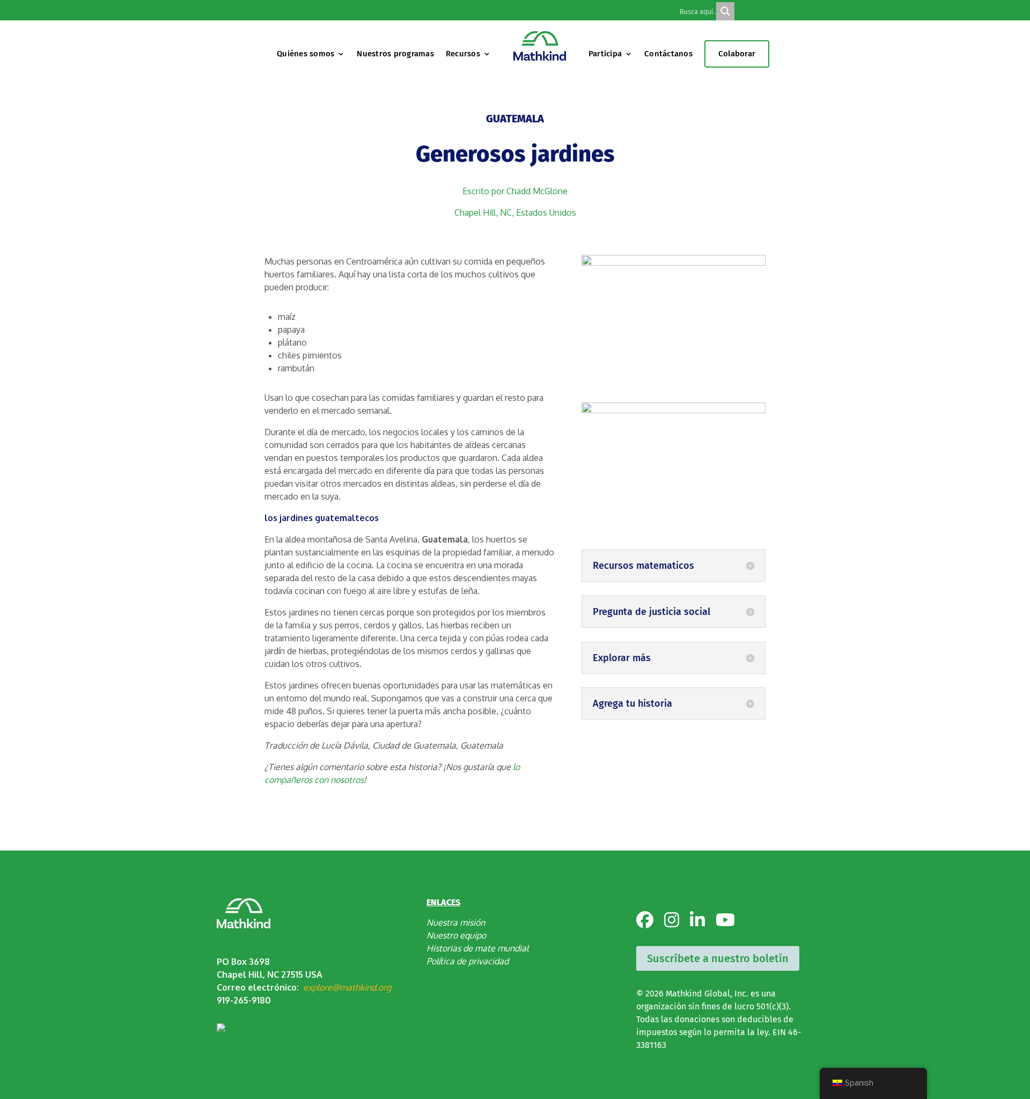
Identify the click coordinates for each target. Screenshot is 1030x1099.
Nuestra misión (455, 922)
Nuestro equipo (456, 935)
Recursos (463, 53)
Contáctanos (668, 53)
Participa (605, 53)
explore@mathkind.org (347, 987)
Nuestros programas (395, 53)
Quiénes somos (305, 53)
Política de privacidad (467, 961)
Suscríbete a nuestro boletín (718, 958)
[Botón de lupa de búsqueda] (725, 11)
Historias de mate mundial (477, 948)
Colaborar (736, 53)
